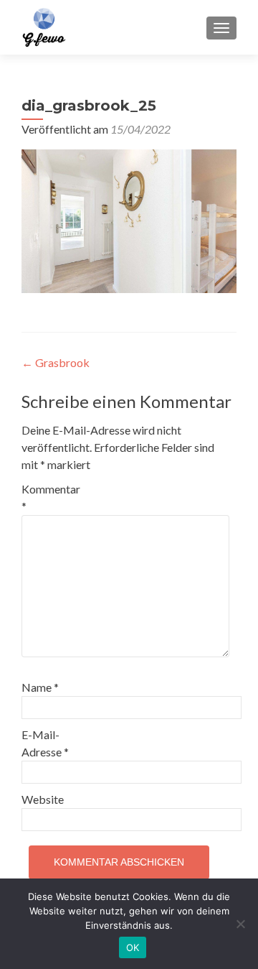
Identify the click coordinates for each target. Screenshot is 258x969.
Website (43, 799)
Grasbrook (56, 362)
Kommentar (51, 497)
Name (40, 687)
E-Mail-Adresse (45, 743)
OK (133, 947)
